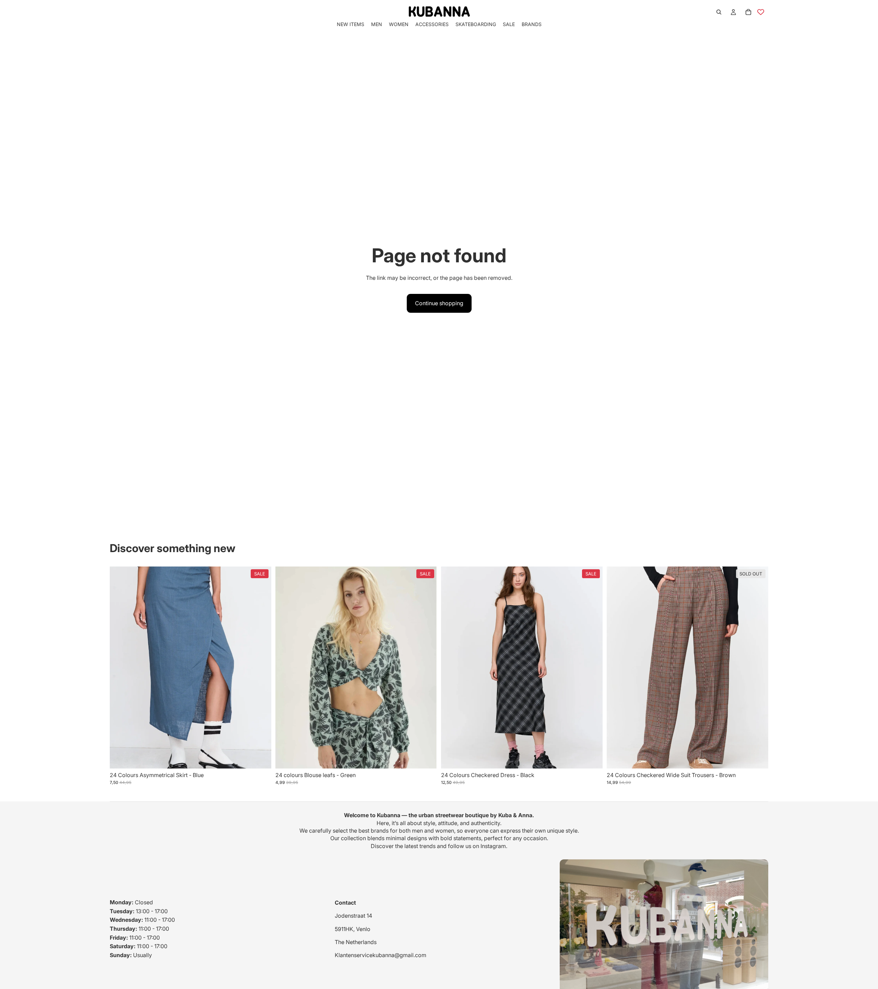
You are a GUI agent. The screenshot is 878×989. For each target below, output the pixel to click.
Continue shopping (439, 303)
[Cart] (748, 12)
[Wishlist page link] (760, 12)
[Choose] (260, 758)
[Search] (718, 12)
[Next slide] (261, 667)
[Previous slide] (120, 667)
